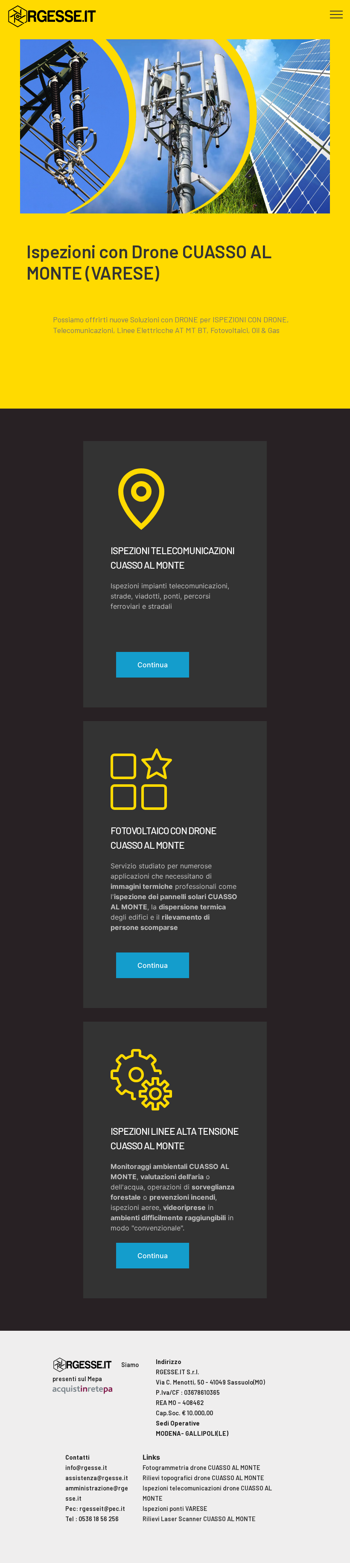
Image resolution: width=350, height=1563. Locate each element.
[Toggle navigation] (336, 14)
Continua (152, 664)
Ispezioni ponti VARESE (175, 1508)
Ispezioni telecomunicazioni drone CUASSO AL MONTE (207, 1493)
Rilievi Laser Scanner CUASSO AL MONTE (199, 1518)
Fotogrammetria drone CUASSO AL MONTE (201, 1467)
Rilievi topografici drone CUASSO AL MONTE (203, 1477)
